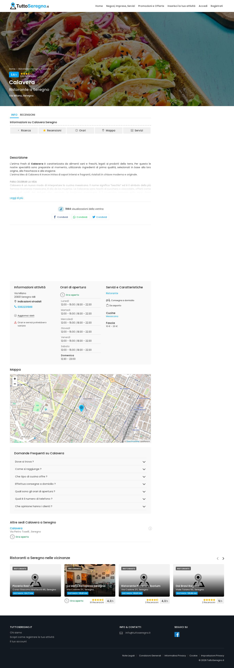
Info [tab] (14, 115)
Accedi (203, 6)
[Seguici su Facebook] (177, 634)
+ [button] (15, 379)
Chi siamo (16, 632)
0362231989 (25, 307)
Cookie (193, 655)
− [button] (15, 384)
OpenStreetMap (132, 441)
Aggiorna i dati (26, 315)
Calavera (16, 528)
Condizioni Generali (150, 655)
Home (99, 6)
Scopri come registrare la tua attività (32, 637)
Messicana (112, 316)
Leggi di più (16, 198)
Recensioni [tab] (27, 115)
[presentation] (217, 559)
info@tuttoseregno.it (138, 632)
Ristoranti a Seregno (29, 68)
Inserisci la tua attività (181, 6)
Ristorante (112, 293)
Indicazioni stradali (29, 301)
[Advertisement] (80, 143)
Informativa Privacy (175, 655)
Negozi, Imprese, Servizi (120, 6)
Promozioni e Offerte (151, 6)
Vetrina (47, 68)
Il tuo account (18, 641)
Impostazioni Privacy (212, 655)
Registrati (217, 6)
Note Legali (128, 655)
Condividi (62, 217)
